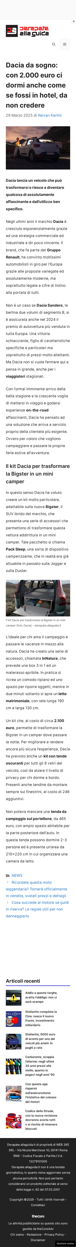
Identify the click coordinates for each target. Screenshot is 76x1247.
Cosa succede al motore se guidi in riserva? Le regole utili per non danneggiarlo (37, 909)
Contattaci (38, 1205)
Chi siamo (17, 1234)
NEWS (17, 875)
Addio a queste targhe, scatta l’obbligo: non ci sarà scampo (41, 997)
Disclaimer (38, 1240)
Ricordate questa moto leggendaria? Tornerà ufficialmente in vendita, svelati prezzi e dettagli (36, 889)
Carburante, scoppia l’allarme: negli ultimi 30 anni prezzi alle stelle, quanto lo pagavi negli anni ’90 (40, 1065)
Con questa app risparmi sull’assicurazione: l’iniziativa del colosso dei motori (40, 1093)
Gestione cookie (65, 1243)
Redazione (34, 1234)
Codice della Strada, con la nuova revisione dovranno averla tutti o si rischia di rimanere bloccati (41, 1120)
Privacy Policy (54, 1234)
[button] (53, 44)
